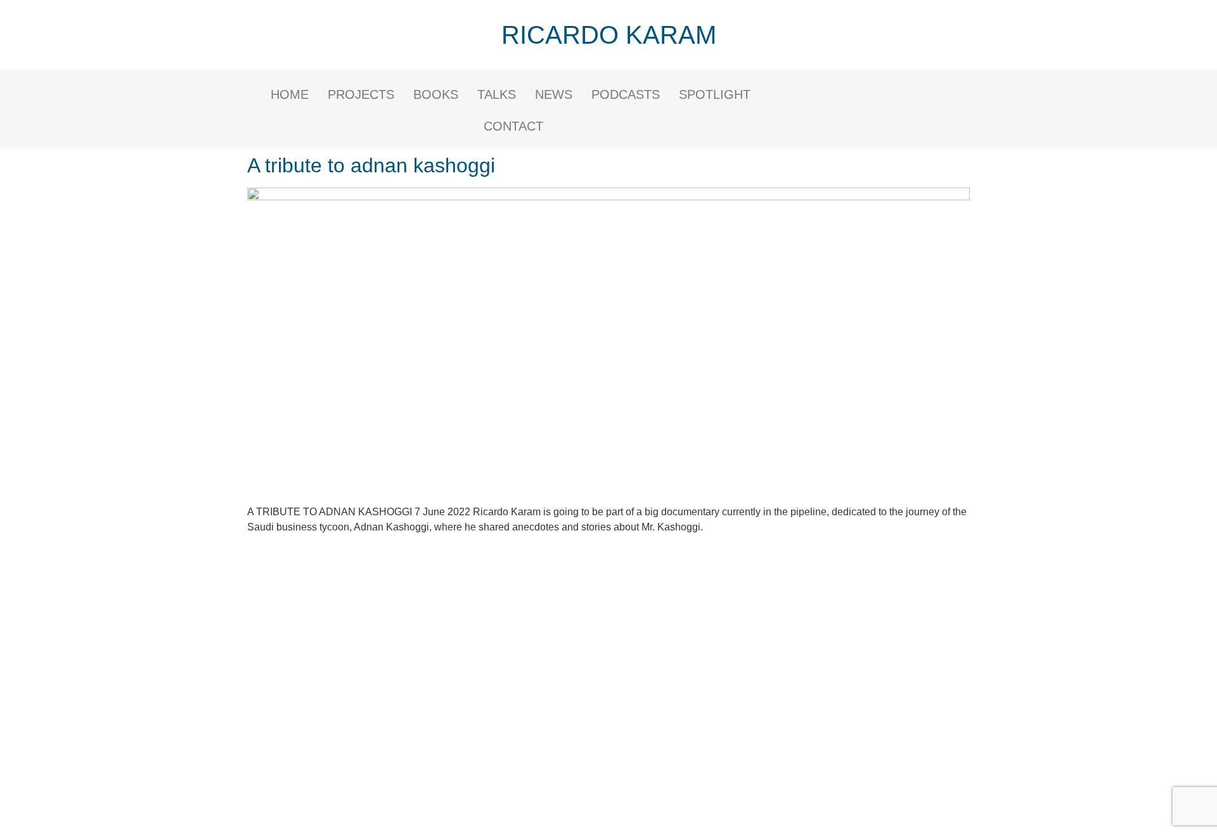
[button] (717, 94)
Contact (513, 126)
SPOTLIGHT (714, 94)
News (553, 94)
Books (435, 94)
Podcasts (625, 94)
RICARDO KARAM (608, 35)
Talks (496, 94)
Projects (361, 94)
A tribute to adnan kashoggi (371, 165)
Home (290, 94)
